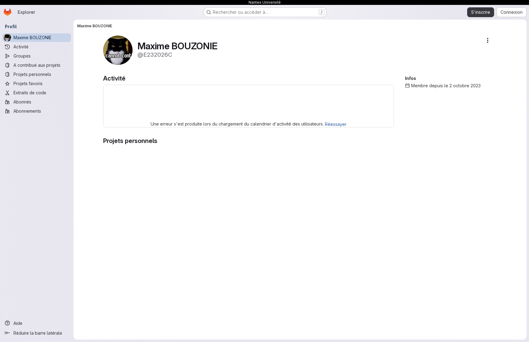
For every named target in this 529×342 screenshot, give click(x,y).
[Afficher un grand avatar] (118, 49)
